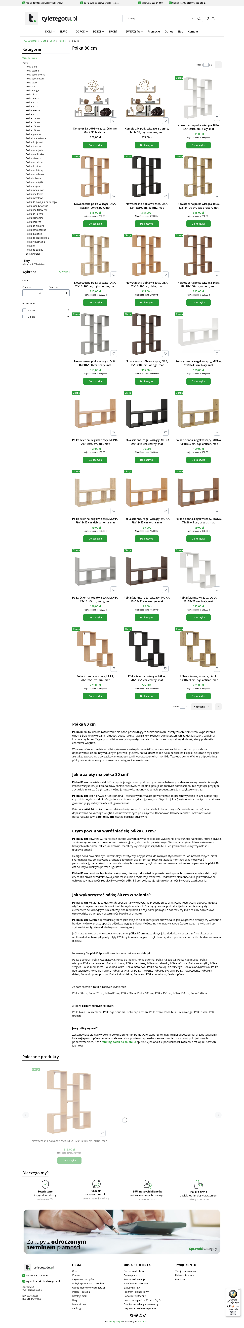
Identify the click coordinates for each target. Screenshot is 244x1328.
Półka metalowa (34, 198)
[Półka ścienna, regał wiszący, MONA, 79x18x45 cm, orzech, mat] (198, 492)
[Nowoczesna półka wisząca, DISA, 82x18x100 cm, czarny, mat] (147, 177)
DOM (43, 40)
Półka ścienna (33, 146)
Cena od (26, 287)
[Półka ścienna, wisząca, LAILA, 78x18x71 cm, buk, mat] (95, 649)
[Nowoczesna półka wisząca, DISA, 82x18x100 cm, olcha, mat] (147, 255)
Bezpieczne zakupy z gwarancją (141, 1304)
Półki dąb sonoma (35, 74)
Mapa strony (79, 1304)
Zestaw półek (33, 253)
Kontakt (76, 1275)
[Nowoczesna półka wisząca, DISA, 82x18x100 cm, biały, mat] (198, 98)
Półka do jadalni (34, 142)
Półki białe (31, 66)
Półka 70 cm (32, 106)
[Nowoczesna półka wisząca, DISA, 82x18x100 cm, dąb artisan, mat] (198, 177)
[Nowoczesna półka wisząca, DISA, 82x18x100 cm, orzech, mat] (198, 255)
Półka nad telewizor (36, 209)
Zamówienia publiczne (136, 1283)
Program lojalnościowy (136, 1291)
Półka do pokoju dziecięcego (41, 202)
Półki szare (32, 82)
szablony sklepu (114, 1321)
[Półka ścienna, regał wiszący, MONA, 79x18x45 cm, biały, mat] (198, 334)
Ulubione (180, 1279)
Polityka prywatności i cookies (88, 1283)
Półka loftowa (33, 178)
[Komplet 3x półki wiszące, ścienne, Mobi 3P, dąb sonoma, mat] (147, 100)
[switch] (233, 1313)
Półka (61, 40)
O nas (75, 1271)
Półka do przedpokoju (37, 237)
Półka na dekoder (35, 162)
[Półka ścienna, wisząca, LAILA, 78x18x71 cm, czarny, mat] (147, 649)
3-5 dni (31, 316)
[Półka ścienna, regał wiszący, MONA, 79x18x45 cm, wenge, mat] (147, 570)
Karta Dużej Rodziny (135, 1295)
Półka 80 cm (112, 993)
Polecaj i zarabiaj (81, 1291)
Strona (200, 64)
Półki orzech (32, 98)
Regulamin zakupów (83, 1279)
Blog (74, 1300)
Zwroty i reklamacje (134, 1279)
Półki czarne (32, 70)
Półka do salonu (34, 249)
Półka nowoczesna (36, 229)
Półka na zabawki (35, 174)
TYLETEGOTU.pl (29, 40)
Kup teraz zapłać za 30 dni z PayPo (143, 1300)
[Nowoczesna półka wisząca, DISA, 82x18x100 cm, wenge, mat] (147, 334)
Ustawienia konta (184, 1275)
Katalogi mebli (79, 1295)
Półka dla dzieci (34, 233)
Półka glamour (33, 134)
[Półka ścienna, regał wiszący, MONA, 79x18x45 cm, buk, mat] (95, 413)
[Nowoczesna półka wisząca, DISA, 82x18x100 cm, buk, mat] (95, 177)
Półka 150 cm (33, 122)
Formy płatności (132, 1275)
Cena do (53, 287)
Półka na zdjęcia (34, 150)
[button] (199, 18)
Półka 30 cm (32, 102)
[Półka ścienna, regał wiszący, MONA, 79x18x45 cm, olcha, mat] (147, 492)
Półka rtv (30, 245)
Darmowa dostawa (134, 1271)
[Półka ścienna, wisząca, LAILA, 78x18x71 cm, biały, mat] (198, 570)
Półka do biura (33, 166)
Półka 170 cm (33, 130)
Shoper (141, 1321)
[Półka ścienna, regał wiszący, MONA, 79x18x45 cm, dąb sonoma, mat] (95, 492)
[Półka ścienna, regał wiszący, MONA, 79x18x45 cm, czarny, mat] (147, 413)
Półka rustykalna (34, 217)
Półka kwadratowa (36, 138)
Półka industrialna (35, 241)
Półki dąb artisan (35, 78)
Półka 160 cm (33, 126)
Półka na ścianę (34, 170)
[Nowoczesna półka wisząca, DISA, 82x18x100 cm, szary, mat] (95, 334)
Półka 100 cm (33, 118)
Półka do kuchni (34, 213)
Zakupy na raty (132, 1287)
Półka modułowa (35, 190)
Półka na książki (34, 182)
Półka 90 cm (32, 114)
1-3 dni (31, 310)
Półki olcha (32, 94)
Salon (52, 40)
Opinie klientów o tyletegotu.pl (88, 1287)
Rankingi (76, 1308)
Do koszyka (95, 145)
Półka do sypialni (35, 225)
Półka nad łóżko (34, 194)
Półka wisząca (33, 158)
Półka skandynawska (37, 205)
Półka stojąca (33, 186)
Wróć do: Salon (29, 58)
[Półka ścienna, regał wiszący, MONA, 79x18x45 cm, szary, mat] (95, 570)
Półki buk (31, 86)
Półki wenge (32, 90)
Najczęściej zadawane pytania (140, 1308)
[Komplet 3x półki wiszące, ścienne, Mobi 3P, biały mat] (95, 100)
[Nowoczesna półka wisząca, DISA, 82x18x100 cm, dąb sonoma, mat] (95, 255)
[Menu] (239, 1290)
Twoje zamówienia (185, 1271)
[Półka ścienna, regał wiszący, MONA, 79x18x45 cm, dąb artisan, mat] (198, 413)
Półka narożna (33, 221)
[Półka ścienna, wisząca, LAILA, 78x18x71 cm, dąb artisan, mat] (198, 649)
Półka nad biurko (35, 154)
